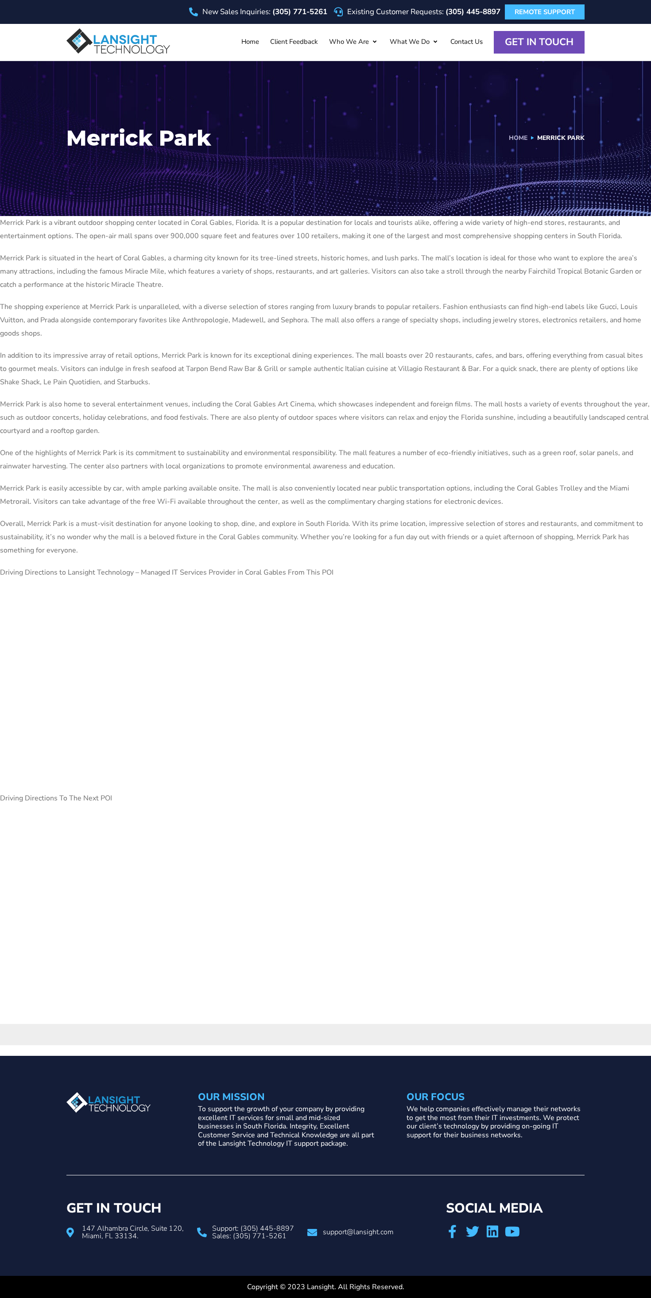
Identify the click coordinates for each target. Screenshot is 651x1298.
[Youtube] (512, 1231)
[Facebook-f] (452, 1231)
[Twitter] (472, 1231)
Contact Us (466, 41)
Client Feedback (294, 41)
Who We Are (349, 41)
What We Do (410, 41)
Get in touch (539, 42)
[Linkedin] (492, 1231)
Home (250, 41)
